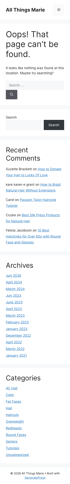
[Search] (11, 94)
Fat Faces (13, 401)
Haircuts (12, 415)
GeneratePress (35, 477)
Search (11, 117)
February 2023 (17, 322)
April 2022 (14, 342)
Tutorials (12, 448)
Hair (9, 408)
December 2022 (18, 335)
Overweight (15, 421)
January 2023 (16, 329)
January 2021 (16, 355)
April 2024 (14, 282)
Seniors (12, 441)
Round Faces (16, 435)
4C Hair (12, 388)
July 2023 (13, 296)
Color (10, 395)
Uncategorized (17, 455)
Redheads (14, 428)
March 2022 (15, 349)
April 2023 (14, 309)
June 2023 (14, 302)
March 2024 (15, 289)
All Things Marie (25, 10)
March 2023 (15, 316)
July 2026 (13, 276)
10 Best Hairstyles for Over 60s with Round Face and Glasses (33, 236)
